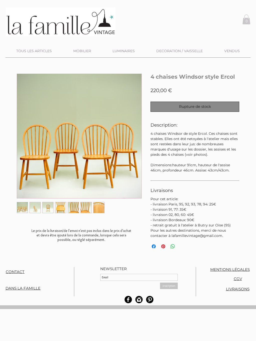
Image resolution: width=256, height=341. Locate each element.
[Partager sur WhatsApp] (173, 246)
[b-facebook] (128, 299)
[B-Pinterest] (150, 299)
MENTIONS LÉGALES (230, 269)
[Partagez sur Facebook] (154, 246)
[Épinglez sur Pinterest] (163, 246)
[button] (246, 19)
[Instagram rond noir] (139, 299)
